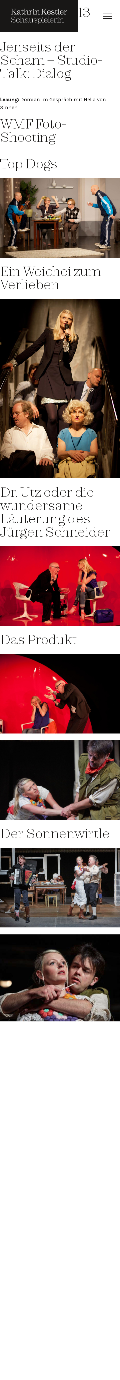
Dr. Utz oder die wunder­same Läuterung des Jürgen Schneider (55, 511)
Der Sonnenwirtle (55, 833)
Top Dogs (28, 163)
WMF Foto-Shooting (33, 130)
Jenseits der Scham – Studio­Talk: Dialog (51, 59)
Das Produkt (38, 639)
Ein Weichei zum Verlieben (50, 278)
